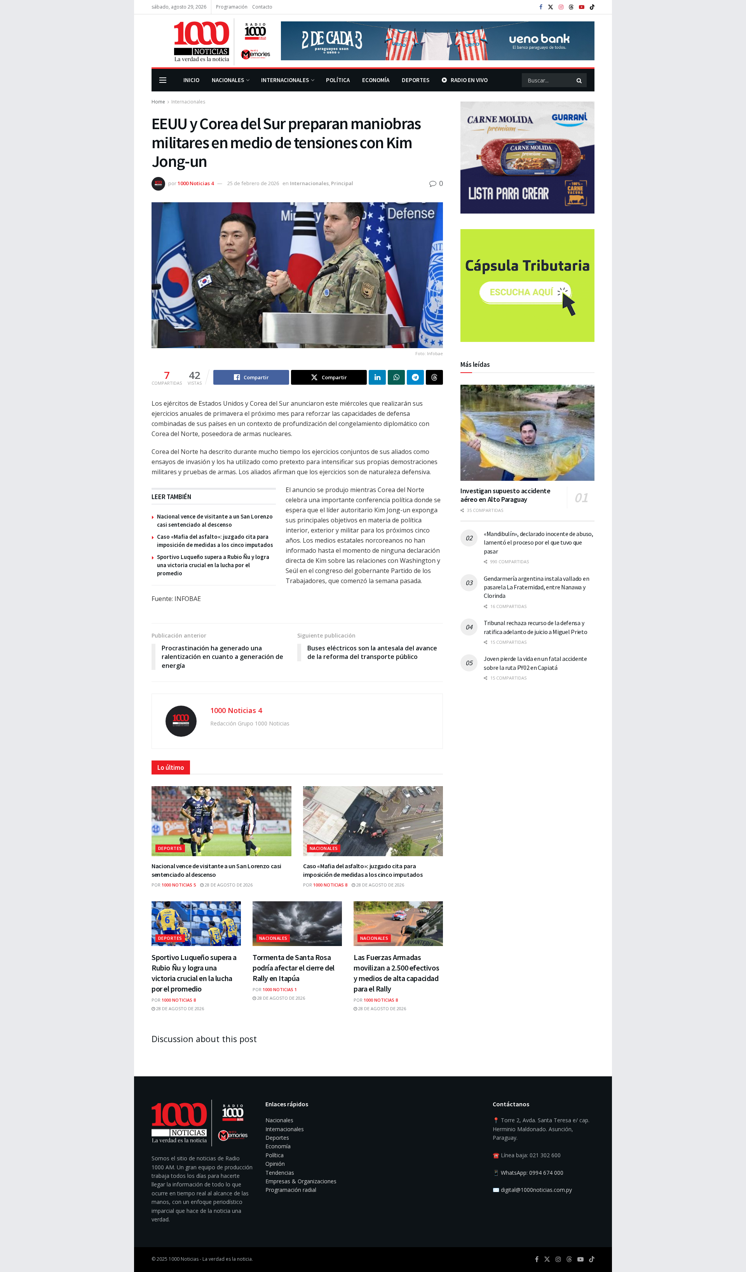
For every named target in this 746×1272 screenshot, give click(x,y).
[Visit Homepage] (211, 40)
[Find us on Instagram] (561, 7)
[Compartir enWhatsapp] (396, 377)
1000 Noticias (184, 1259)
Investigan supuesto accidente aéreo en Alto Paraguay (505, 495)
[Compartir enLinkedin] (377, 377)
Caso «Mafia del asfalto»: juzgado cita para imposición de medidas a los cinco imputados (362, 870)
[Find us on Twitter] (550, 7)
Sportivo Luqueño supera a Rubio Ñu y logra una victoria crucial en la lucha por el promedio (213, 565)
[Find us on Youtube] (581, 7)
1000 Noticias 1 (280, 989)
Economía (375, 80)
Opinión (275, 1163)
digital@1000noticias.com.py (536, 1189)
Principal (342, 183)
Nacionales (228, 80)
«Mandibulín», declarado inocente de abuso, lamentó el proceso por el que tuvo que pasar (538, 542)
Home (158, 101)
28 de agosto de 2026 (228, 885)
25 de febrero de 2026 (253, 183)
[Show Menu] (162, 80)
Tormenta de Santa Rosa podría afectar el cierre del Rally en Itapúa (294, 967)
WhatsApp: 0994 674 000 (532, 1172)
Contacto (262, 7)
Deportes (415, 80)
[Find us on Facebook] (540, 7)
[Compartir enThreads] (434, 377)
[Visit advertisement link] (437, 40)
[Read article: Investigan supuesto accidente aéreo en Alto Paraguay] (527, 433)
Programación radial (290, 1189)
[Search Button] (580, 80)
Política (338, 80)
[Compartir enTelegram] (415, 377)
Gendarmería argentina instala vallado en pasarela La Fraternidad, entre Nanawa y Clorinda (536, 587)
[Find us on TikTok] (592, 7)
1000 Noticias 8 (330, 885)
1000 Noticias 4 (196, 183)
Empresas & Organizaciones (300, 1181)
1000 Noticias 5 (179, 885)
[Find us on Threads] (571, 7)
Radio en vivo (469, 80)
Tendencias (279, 1172)
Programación (232, 7)
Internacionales (285, 80)
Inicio (191, 80)
